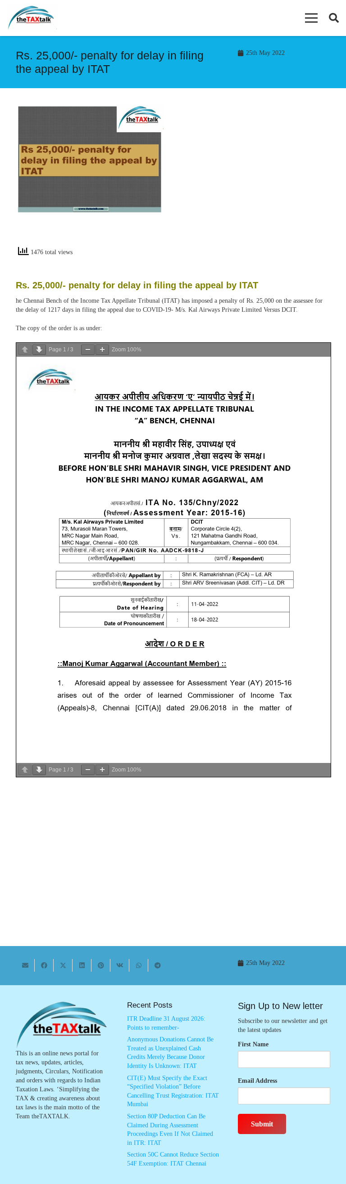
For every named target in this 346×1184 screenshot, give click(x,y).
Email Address (257, 1080)
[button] (311, 18)
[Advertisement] (256, 178)
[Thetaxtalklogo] (31, 18)
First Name (253, 1044)
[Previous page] (25, 350)
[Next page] (39, 350)
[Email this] (25, 965)
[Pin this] (100, 965)
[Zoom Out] (88, 350)
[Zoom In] (102, 350)
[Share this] (44, 965)
